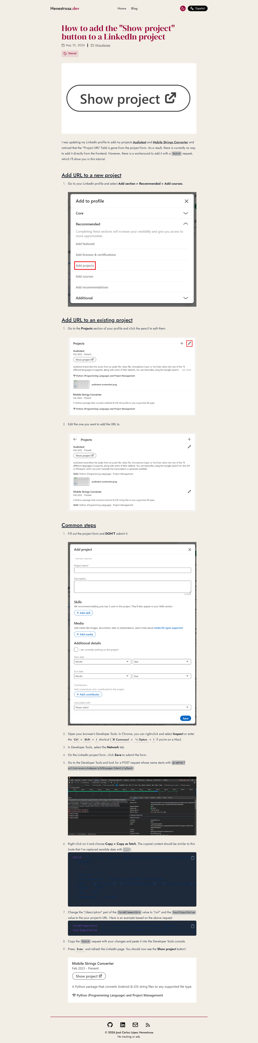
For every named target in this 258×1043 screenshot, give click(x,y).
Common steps (79, 525)
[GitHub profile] (110, 1025)
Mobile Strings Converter (170, 142)
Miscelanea (102, 45)
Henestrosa (64, 8)
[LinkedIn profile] (123, 1025)
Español (200, 8)
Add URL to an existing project (97, 320)
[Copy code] (193, 858)
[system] (183, 8)
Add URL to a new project (91, 175)
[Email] (135, 1025)
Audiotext (139, 142)
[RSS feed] (148, 1025)
